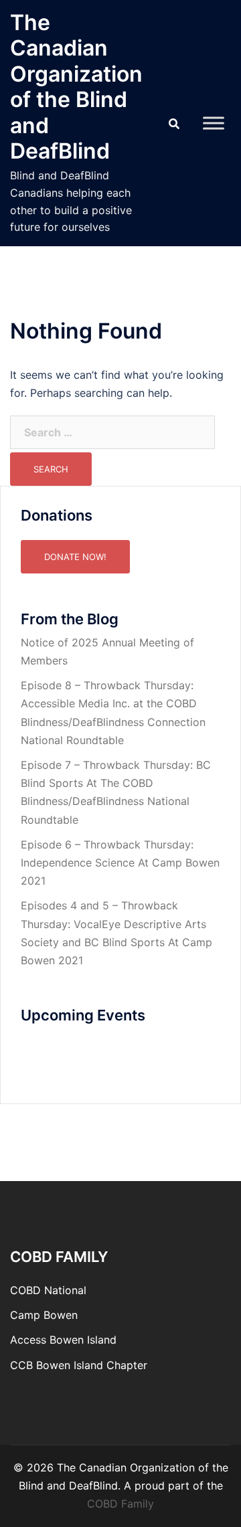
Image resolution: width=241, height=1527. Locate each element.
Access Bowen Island (63, 1339)
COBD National (48, 1290)
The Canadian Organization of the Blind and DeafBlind (76, 86)
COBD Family (120, 1503)
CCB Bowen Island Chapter (78, 1365)
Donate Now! (75, 556)
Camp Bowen (44, 1315)
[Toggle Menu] (213, 122)
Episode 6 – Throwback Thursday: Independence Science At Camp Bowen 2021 (120, 862)
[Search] (174, 123)
